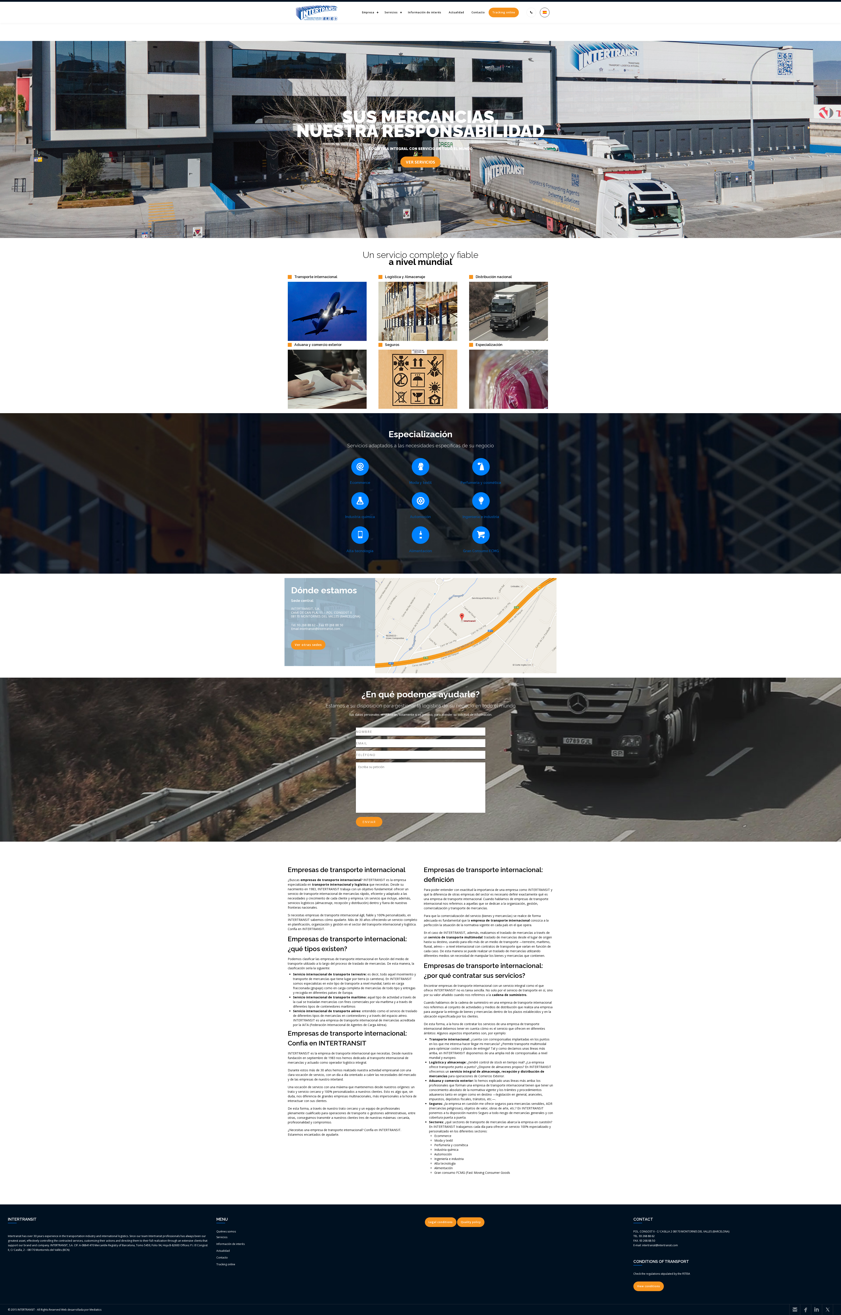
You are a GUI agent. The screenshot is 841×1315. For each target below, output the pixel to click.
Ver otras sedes (308, 645)
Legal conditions (441, 1222)
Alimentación (420, 551)
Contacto (478, 12)
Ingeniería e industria (481, 517)
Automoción (420, 517)
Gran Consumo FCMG (481, 551)
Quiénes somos (226, 1231)
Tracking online (503, 12)
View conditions (648, 1286)
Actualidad (456, 12)
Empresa (368, 12)
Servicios (391, 12)
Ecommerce (360, 483)
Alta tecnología (359, 551)
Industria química (360, 517)
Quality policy (471, 1222)
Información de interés (424, 12)
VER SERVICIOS (420, 162)
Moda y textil (420, 483)
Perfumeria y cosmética (481, 483)
